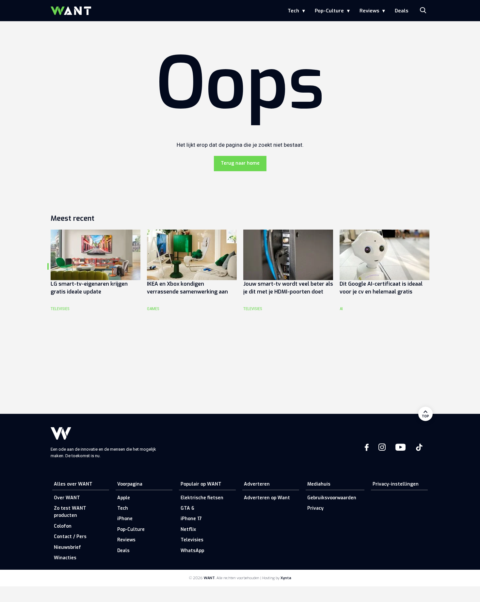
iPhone (125, 519)
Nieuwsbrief (67, 547)
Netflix (188, 529)
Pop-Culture (329, 11)
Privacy (315, 508)
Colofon (63, 526)
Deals (401, 11)
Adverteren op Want (267, 498)
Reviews (369, 11)
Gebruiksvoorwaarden (331, 498)
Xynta (285, 578)
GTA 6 (187, 508)
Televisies (192, 540)
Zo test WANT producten (70, 512)
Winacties (65, 558)
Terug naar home (240, 163)
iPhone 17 (191, 519)
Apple (123, 498)
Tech (293, 11)
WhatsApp (192, 551)
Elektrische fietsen (202, 498)
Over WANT (67, 498)
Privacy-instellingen (396, 484)
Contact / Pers (70, 537)
